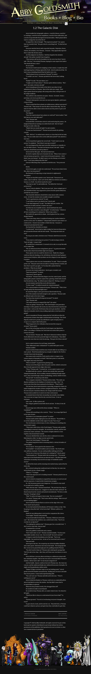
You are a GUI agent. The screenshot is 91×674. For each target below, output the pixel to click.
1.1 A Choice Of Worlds (30, 614)
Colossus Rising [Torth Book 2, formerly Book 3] (49, 23)
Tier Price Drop (62, 614)
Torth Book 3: (31, 23)
